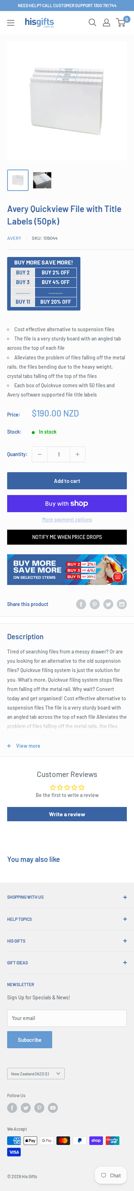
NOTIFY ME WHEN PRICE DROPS (67, 537)
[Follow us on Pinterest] (39, 1108)
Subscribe (29, 1039)
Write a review (67, 814)
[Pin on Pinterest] (95, 604)
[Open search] (92, 22)
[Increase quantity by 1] (77, 454)
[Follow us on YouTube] (53, 1108)
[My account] (106, 22)
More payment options (67, 519)
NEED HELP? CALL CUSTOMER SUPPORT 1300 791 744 (67, 5)
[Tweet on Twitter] (108, 604)
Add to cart (67, 481)
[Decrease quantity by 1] (39, 454)
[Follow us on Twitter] (26, 1108)
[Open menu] (10, 23)
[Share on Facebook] (81, 604)
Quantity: (17, 454)
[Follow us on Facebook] (12, 1108)
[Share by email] (122, 604)
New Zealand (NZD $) (30, 1073)
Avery (14, 238)
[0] (120, 22)
